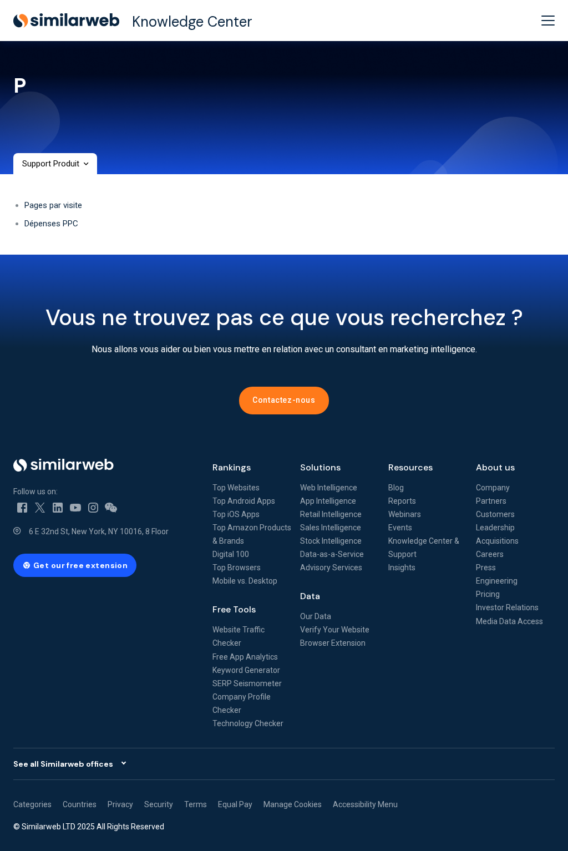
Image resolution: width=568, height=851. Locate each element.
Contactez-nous (283, 400)
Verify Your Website (334, 629)
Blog (396, 487)
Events (400, 527)
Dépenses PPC (51, 224)
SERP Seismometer (247, 683)
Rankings (231, 467)
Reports (402, 501)
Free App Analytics (245, 656)
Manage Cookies (292, 804)
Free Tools (234, 609)
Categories (32, 804)
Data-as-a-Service (332, 554)
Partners (491, 501)
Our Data (315, 616)
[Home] (104, 465)
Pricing (488, 594)
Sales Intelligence (330, 527)
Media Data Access (509, 621)
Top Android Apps (243, 501)
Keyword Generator (246, 670)
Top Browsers (236, 567)
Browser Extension (333, 643)
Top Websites (236, 487)
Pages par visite (53, 205)
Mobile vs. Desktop (244, 580)
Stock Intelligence (331, 540)
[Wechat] (111, 507)
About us (495, 467)
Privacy (120, 804)
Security (158, 804)
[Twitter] (40, 507)
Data (310, 596)
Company (493, 487)
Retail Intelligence (331, 514)
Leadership (495, 527)
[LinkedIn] (57, 507)
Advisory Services (331, 567)
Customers (495, 514)
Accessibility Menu (365, 804)
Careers (490, 554)
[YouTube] (75, 507)
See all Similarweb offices (63, 764)
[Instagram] (93, 507)
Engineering (497, 580)
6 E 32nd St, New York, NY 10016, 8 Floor (99, 531)
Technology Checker (247, 723)
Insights (401, 567)
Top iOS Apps (236, 514)
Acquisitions (497, 540)
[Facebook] (22, 507)
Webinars (404, 514)
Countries (80, 804)
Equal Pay (235, 804)
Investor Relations (507, 607)
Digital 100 (230, 554)
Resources (410, 467)
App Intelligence (328, 501)
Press (486, 567)
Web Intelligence (328, 487)
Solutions (320, 467)
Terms (195, 804)
